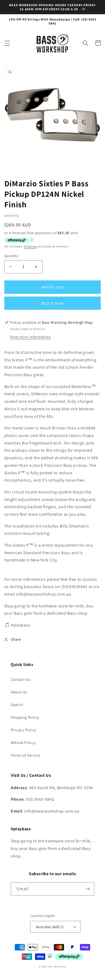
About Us (19, 691)
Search (17, 704)
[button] (7, 43)
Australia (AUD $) (50, 926)
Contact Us (20, 679)
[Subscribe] (88, 888)
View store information (30, 336)
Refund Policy (23, 742)
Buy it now (52, 303)
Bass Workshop (57, 966)
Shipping (30, 246)
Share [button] (16, 639)
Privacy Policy (23, 729)
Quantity (11, 255)
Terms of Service (25, 755)
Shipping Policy (25, 717)
